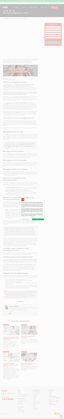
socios (27, 204)
